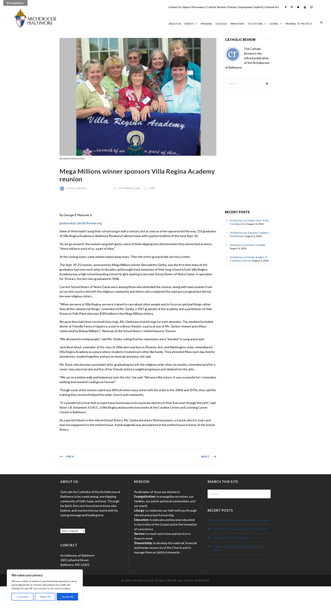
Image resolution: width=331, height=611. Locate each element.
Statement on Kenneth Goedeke (247, 244)
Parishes (206, 23)
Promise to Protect (298, 23)
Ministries (237, 23)
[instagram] (311, 7)
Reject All (45, 596)
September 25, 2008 (129, 188)
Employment (245, 7)
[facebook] (286, 7)
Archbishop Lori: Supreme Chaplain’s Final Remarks (239, 528)
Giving (273, 23)
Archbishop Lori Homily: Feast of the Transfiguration (240, 520)
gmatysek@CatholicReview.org (80, 223)
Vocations (255, 23)
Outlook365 (272, 7)
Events (189, 23)
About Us (175, 23)
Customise (22, 596)
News (152, 188)
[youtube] (305, 7)
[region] (45, 586)
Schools (221, 23)
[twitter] (298, 7)
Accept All (67, 596)
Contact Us (174, 7)
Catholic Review (216, 7)
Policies (232, 7)
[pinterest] (292, 7)
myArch (258, 7)
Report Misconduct (194, 7)
